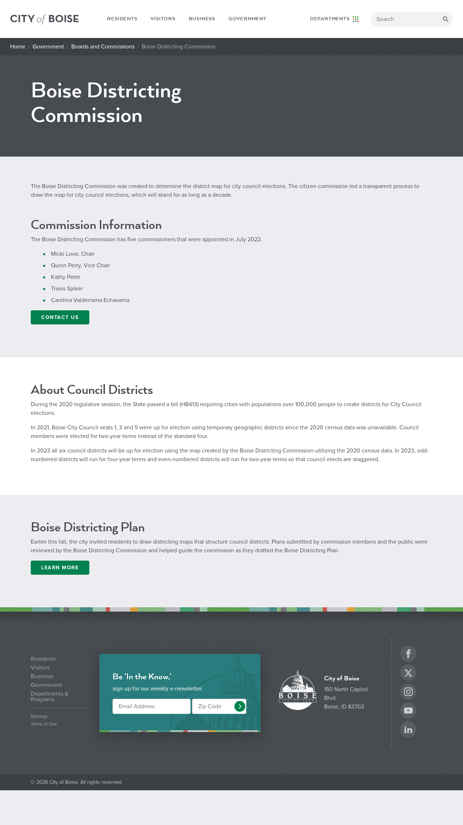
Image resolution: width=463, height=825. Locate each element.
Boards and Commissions (103, 46)
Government (248, 19)
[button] (239, 706)
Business (202, 19)
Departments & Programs (49, 696)
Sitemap (39, 716)
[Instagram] (408, 693)
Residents (122, 19)
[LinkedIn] (408, 730)
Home (17, 46)
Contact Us (60, 317)
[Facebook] (408, 655)
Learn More (60, 568)
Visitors (162, 19)
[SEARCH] (445, 19)
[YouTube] (408, 711)
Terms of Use (44, 724)
